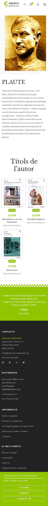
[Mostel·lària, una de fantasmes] (12, 193)
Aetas (11, 210)
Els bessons (12, 270)
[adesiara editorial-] (11, 4)
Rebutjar (23, 493)
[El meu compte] (38, 4)
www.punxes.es (9, 394)
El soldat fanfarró (36, 219)
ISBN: (5, 225)
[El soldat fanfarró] (36, 193)
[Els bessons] (12, 244)
